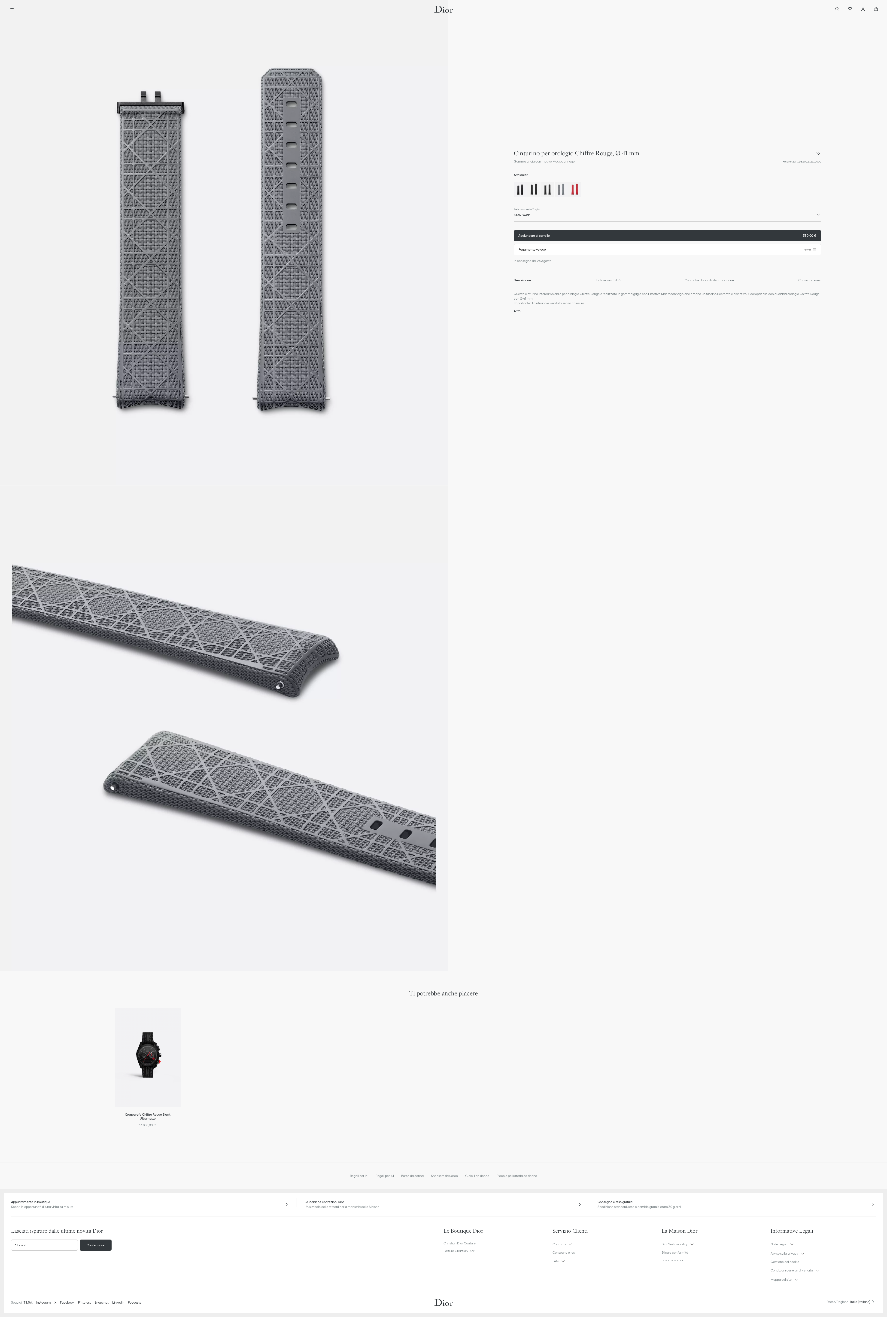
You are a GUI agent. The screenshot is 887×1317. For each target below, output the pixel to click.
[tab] (522, 280)
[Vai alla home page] (443, 9)
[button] (224, 242)
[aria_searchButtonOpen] (837, 9)
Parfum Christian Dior (459, 1251)
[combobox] (667, 216)
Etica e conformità (675, 1252)
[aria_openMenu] (12, 9)
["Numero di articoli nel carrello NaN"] (876, 9)
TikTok (28, 1302)
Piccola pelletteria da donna (517, 1176)
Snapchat (101, 1302)
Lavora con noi (672, 1260)
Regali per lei (359, 1176)
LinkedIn (118, 1302)
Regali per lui (385, 1176)
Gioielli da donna (477, 1176)
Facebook (67, 1302)
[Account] (863, 9)
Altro (517, 311)
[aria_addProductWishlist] (818, 153)
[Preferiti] (850, 9)
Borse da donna (412, 1176)
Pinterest (84, 1302)
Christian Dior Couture (460, 1243)
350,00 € (667, 235)
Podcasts (134, 1302)
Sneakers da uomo (444, 1176)
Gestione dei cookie (785, 1262)
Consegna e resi (564, 1252)
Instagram (43, 1302)
